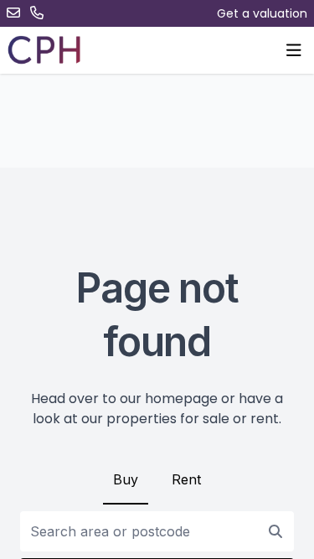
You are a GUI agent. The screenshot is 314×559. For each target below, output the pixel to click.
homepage (181, 398)
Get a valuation (262, 13)
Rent (186, 479)
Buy (125, 479)
